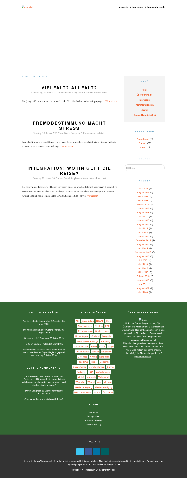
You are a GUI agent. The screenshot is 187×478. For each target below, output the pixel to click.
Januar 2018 (143, 208)
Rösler (94, 361)
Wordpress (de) (47, 461)
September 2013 (143, 252)
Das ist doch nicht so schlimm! (37, 321)
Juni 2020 (143, 188)
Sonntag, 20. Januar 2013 (45, 178)
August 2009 (143, 288)
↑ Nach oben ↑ (93, 442)
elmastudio (117, 461)
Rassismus (82, 361)
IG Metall (95, 336)
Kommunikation (80, 346)
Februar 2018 (143, 204)
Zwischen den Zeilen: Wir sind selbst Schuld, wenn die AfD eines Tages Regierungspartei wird (44, 352)
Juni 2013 (143, 264)
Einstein (99, 325)
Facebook (88, 451)
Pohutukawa (152, 461)
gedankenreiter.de (142, 356)
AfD (77, 320)
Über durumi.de (145, 94)
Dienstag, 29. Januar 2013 (45, 133)
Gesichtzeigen (102, 331)
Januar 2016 (143, 220)
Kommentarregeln (156, 7)
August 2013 (143, 256)
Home (145, 89)
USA (91, 371)
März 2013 (143, 272)
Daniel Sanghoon (73, 92)
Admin (144, 109)
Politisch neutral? (33, 343)
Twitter (80, 451)
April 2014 (143, 248)
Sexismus (105, 361)
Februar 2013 (143, 276)
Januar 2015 (143, 236)
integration (107, 336)
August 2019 (143, 192)
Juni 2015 (143, 228)
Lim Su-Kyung (82, 351)
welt (99, 382)
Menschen (106, 351)
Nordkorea (104, 356)
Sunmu (110, 366)
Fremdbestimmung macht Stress (69, 125)
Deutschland (142, 139)
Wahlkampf (103, 377)
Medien (95, 351)
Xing (105, 451)
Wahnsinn (80, 382)
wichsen (107, 382)
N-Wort (93, 356)
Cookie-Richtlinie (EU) (145, 114)
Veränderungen (103, 371)
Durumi (142, 143)
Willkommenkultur (82, 392)
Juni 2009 (143, 292)
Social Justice (79, 366)
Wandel (91, 382)
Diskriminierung (84, 325)
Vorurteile (91, 377)
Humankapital (81, 336)
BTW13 (99, 320)
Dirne (108, 320)
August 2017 (143, 212)
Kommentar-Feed (93, 420)
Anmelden (93, 412)
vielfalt (81, 377)
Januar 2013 (143, 280)
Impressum (137, 7)
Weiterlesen (111, 101)
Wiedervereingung (83, 387)
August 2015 (143, 224)
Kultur (102, 346)
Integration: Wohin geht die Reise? (69, 170)
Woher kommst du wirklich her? (50, 392)
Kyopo (111, 346)
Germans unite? (31, 338)
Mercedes (82, 356)
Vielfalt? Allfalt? (69, 88)
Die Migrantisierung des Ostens (38, 329)
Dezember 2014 (143, 240)
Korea (142, 147)
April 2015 (143, 232)
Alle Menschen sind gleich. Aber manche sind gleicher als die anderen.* (44, 383)
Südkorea (81, 371)
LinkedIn (96, 451)
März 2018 (143, 200)
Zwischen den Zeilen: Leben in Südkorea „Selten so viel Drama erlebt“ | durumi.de (43, 378)
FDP (107, 325)
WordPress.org (93, 424)
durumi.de (123, 7)
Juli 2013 (143, 260)
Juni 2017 (143, 216)
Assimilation (88, 320)
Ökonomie (108, 392)
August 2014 (143, 244)
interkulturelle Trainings (87, 341)
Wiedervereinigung (103, 387)
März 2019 (143, 196)
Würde (97, 392)
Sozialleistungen (96, 366)
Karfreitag (105, 341)
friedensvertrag (85, 331)
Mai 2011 (143, 284)
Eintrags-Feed (93, 416)
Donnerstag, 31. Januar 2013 (45, 92)
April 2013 (143, 268)
